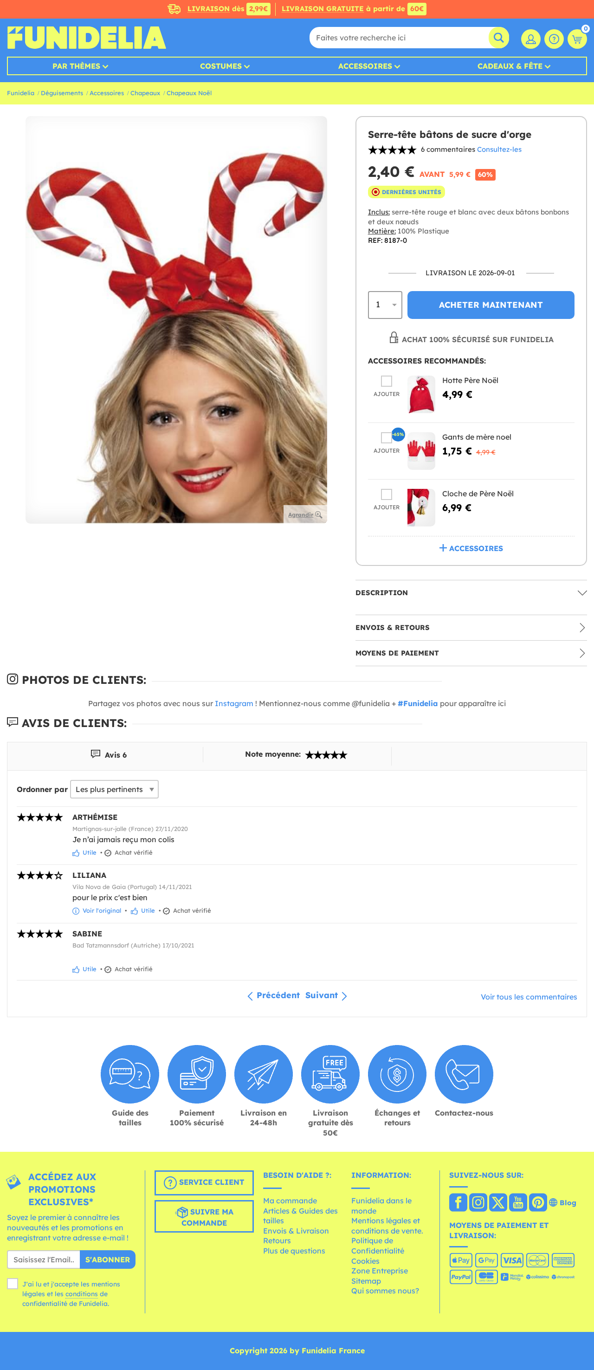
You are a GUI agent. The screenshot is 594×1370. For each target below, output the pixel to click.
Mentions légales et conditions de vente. (387, 1225)
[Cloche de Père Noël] (421, 507)
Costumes (221, 66)
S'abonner (107, 1259)
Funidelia (20, 93)
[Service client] (554, 39)
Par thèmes (76, 66)
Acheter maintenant (491, 304)
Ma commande (290, 1200)
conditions (81, 1294)
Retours (277, 1240)
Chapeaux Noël (189, 93)
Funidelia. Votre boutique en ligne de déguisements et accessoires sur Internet (86, 37)
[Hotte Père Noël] (421, 394)
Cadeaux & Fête (510, 66)
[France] (458, 1203)
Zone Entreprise (379, 1270)
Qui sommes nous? (385, 1290)
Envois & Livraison (296, 1230)
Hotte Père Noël (470, 380)
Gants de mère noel (476, 437)
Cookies (365, 1261)
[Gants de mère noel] (421, 451)
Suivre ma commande (207, 1218)
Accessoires (365, 66)
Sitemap (366, 1281)
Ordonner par (42, 789)
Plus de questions (294, 1250)
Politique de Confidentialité (377, 1245)
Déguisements (62, 93)
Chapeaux (145, 93)
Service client (210, 1182)
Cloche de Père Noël (478, 493)
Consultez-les (499, 149)
